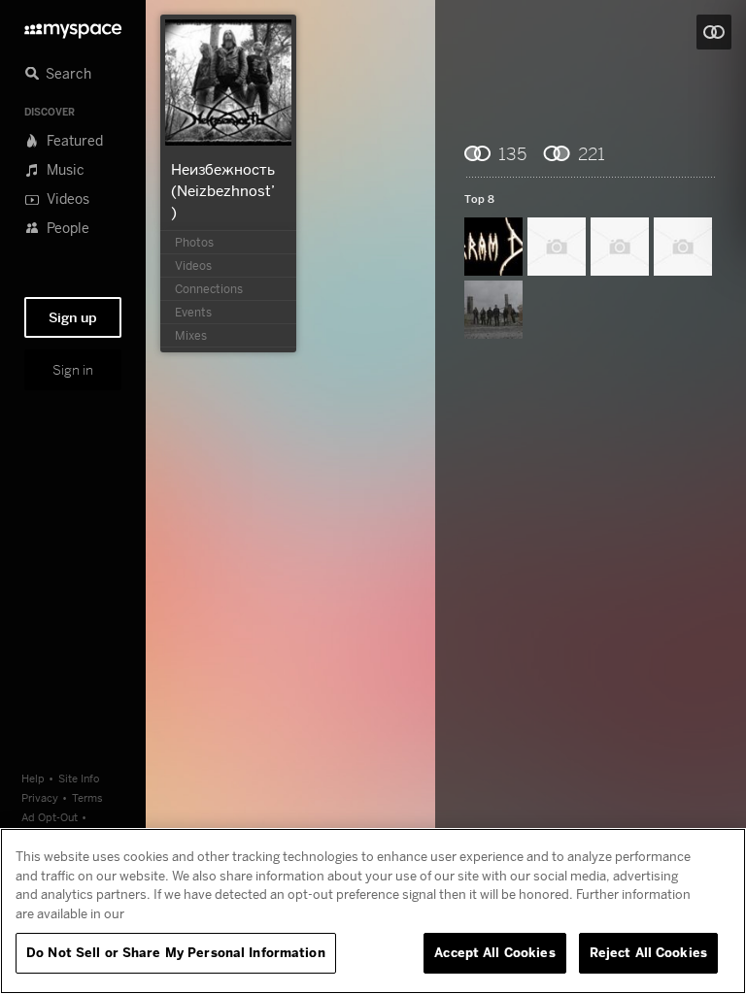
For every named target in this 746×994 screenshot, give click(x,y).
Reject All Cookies (648, 952)
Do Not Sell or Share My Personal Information (175, 952)
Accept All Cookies (494, 952)
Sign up (73, 317)
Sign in (72, 370)
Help (33, 778)
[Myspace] (72, 25)
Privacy (39, 797)
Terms (87, 797)
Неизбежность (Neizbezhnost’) (223, 190)
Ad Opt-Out (49, 817)
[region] (373, 911)
